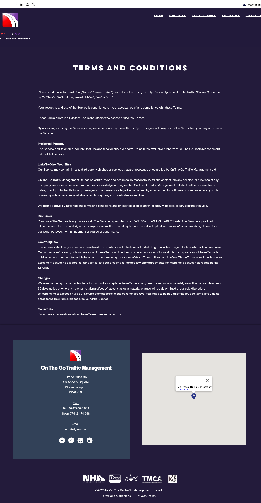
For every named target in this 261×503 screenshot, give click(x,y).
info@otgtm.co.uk (75, 429)
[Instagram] (27, 4)
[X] (33, 4)
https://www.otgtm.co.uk (163, 92)
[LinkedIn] (22, 4)
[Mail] (244, 4)
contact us (114, 314)
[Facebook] (16, 4)
